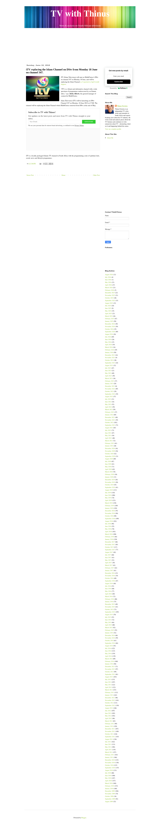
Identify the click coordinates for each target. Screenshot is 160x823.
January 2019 (109, 508)
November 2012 (110, 700)
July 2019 (108, 493)
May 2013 (108, 685)
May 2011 (108, 747)
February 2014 (109, 661)
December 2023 (110, 355)
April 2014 (108, 656)
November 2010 (110, 762)
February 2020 (109, 474)
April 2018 (108, 531)
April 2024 (108, 344)
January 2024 (109, 352)
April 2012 (108, 718)
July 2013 (108, 679)
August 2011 (109, 739)
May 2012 (108, 716)
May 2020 (108, 467)
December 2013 (110, 666)
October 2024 (109, 329)
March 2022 (108, 409)
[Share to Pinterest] (52, 164)
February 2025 (109, 319)
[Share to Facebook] (50, 164)
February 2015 (109, 630)
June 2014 (108, 651)
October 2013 (109, 672)
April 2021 (108, 438)
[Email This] (44, 164)
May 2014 (108, 653)
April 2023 (108, 376)
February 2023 (109, 381)
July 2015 (108, 617)
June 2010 (108, 775)
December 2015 (110, 604)
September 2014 (110, 643)
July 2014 (108, 648)
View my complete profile (113, 129)
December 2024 (110, 324)
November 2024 (110, 326)
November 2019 (110, 482)
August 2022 (109, 396)
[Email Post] (40, 163)
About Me (110, 138)
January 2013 (109, 695)
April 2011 (108, 749)
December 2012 (110, 698)
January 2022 (109, 415)
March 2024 (108, 347)
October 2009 (109, 796)
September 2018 (110, 518)
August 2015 (109, 614)
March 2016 (108, 596)
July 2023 (108, 368)
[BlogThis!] (46, 164)
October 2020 (109, 454)
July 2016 (108, 586)
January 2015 (109, 633)
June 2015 (108, 620)
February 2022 (109, 412)
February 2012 (109, 724)
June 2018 (108, 526)
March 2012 (108, 721)
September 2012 (110, 705)
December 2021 (110, 417)
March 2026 (108, 287)
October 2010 (109, 765)
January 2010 (109, 788)
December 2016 (110, 573)
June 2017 (108, 557)
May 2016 (108, 591)
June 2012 (108, 713)
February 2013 (109, 692)
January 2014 (109, 664)
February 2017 (109, 568)
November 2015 (110, 607)
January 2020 (109, 477)
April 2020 (108, 469)
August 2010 (109, 770)
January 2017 (109, 570)
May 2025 (108, 311)
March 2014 (108, 659)
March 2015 (108, 627)
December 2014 (110, 635)
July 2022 (108, 399)
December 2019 (110, 480)
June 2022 (108, 402)
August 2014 (109, 646)
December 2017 (110, 542)
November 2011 (110, 731)
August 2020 (109, 459)
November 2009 (110, 794)
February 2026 (109, 290)
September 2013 (110, 674)
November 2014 (110, 638)
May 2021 (108, 435)
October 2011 (109, 734)
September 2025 (110, 300)
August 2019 (109, 490)
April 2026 (108, 285)
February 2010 (109, 786)
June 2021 (108, 433)
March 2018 (108, 534)
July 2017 (108, 555)
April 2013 (108, 687)
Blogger (83, 818)
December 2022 (110, 386)
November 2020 (110, 451)
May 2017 (108, 560)
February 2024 (109, 350)
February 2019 (109, 505)
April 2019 (108, 500)
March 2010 (108, 783)
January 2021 (109, 446)
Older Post (96, 175)
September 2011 (110, 737)
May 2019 (108, 498)
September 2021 (110, 425)
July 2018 (108, 524)
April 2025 (108, 313)
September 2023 (110, 363)
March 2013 (108, 690)
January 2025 (109, 321)
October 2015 (109, 609)
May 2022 (108, 404)
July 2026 (108, 277)
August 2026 (109, 274)
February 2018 (109, 537)
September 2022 (110, 394)
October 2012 (109, 703)
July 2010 (108, 773)
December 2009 (110, 791)
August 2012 (109, 708)
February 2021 (109, 443)
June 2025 (108, 308)
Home (63, 175)
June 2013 (108, 682)
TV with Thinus (80, 13)
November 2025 (110, 295)
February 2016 (109, 599)
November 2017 (110, 544)
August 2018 (109, 521)
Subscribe (118, 82)
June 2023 (108, 370)
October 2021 (109, 422)
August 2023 (109, 365)
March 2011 (108, 752)
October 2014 (109, 640)
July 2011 (108, 742)
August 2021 (109, 428)
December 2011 (110, 729)
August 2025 (109, 303)
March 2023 (108, 378)
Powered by (113, 88)
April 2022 (108, 407)
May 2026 (108, 282)
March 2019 (108, 503)
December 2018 (110, 511)
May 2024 (108, 342)
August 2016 (109, 583)
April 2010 (108, 781)
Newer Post (30, 175)
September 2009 (110, 799)
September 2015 (110, 612)
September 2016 (110, 581)
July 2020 (108, 461)
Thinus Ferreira (122, 106)
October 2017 (109, 547)
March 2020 (108, 472)
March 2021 (108, 441)
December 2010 (110, 760)
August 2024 (109, 334)
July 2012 (108, 711)
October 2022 (109, 391)
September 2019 (110, 487)
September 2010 (110, 768)
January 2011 (109, 757)
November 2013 (110, 669)
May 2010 (108, 778)
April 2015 (108, 625)
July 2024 (108, 337)
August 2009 (109, 801)
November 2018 (110, 513)
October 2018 (109, 516)
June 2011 (108, 744)
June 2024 (108, 339)
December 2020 (110, 448)
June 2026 (108, 280)
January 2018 (109, 539)
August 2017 (109, 552)
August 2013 (109, 677)
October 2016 (109, 578)
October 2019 (109, 485)
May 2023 (108, 373)
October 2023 (109, 360)
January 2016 (109, 601)
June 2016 (108, 588)
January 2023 (109, 383)
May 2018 (108, 529)
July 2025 (108, 306)
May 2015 (108, 622)
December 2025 (110, 293)
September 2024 (110, 332)
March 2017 (108, 565)
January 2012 (109, 726)
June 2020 (108, 464)
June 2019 (108, 495)
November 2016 (110, 576)
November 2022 (110, 389)
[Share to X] (48, 164)
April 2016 (108, 594)
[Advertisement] (80, 45)
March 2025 (108, 316)
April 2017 (108, 563)
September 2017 (110, 550)
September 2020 (110, 456)
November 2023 (110, 357)
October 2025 (109, 298)
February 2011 (109, 755)
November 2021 (110, 420)
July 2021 (108, 430)
